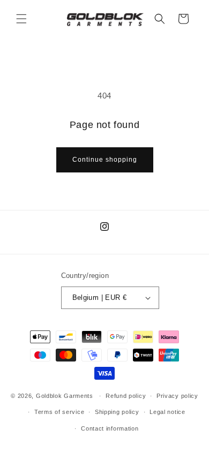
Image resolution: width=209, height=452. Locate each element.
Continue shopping (104, 159)
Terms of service (59, 412)
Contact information (109, 428)
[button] (21, 19)
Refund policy (126, 396)
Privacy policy (177, 396)
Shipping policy (117, 412)
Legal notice (167, 412)
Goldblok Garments (64, 396)
